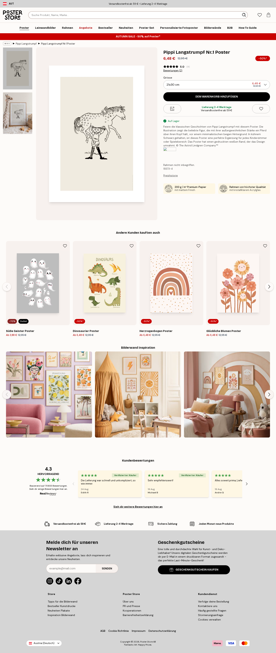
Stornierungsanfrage (210, 615)
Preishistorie (170, 175)
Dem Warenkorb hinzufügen (216, 96)
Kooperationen (132, 610)
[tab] (259, 15)
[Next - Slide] (269, 286)
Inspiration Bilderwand (61, 615)
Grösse (167, 77)
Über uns (128, 601)
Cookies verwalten (209, 619)
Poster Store (146, 641)
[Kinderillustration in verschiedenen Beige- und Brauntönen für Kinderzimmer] (227, 394)
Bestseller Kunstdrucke (61, 606)
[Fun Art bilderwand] (49, 394)
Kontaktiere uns (207, 606)
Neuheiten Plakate (59, 610)
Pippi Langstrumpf (26, 43)
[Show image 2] (17, 113)
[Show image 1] (17, 68)
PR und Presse (131, 606)
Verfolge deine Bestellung (213, 601)
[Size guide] (172, 108)
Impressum (139, 631)
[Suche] (244, 15)
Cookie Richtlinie (118, 631)
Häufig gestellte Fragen (212, 610)
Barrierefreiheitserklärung (138, 615)
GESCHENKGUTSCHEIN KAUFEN (197, 569)
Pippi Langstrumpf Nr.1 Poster (58, 43)
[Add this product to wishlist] (261, 108)
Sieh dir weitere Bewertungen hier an (138, 506)
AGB (102, 631)
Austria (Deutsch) (44, 643)
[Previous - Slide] (6, 286)
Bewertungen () (172, 70)
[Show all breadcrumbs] (7, 43)
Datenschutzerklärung (162, 631)
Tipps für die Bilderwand (62, 601)
